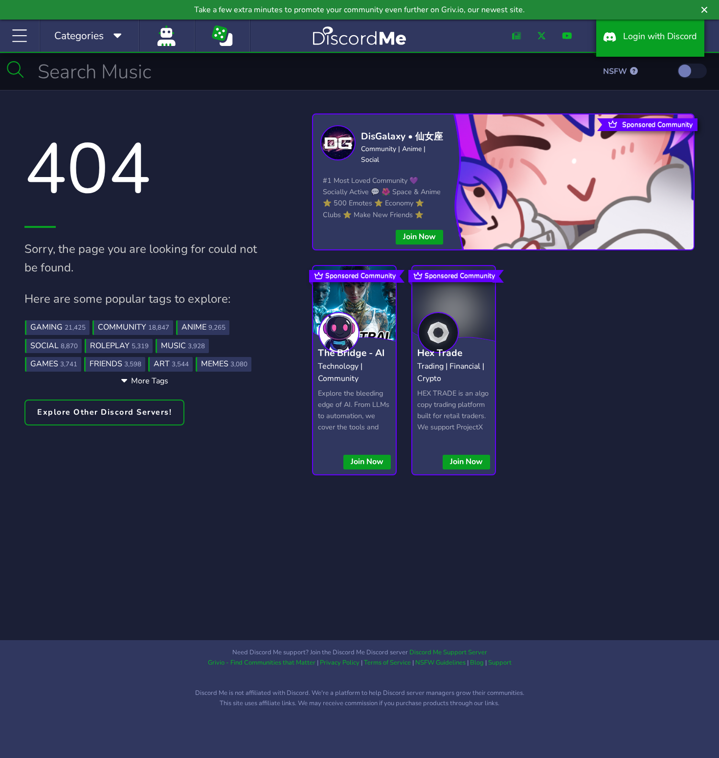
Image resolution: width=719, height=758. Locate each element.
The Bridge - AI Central (351, 361)
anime (203, 327)
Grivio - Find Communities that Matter (261, 662)
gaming (58, 327)
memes (224, 363)
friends (115, 363)
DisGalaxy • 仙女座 (402, 136)
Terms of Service (387, 662)
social (54, 345)
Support (500, 662)
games (53, 363)
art (171, 363)
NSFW (616, 71)
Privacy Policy (340, 662)
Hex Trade (439, 353)
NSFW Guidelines (440, 662)
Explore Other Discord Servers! (104, 412)
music (183, 345)
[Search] (15, 69)
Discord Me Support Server (448, 652)
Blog (477, 662)
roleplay (119, 345)
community (133, 327)
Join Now (419, 236)
